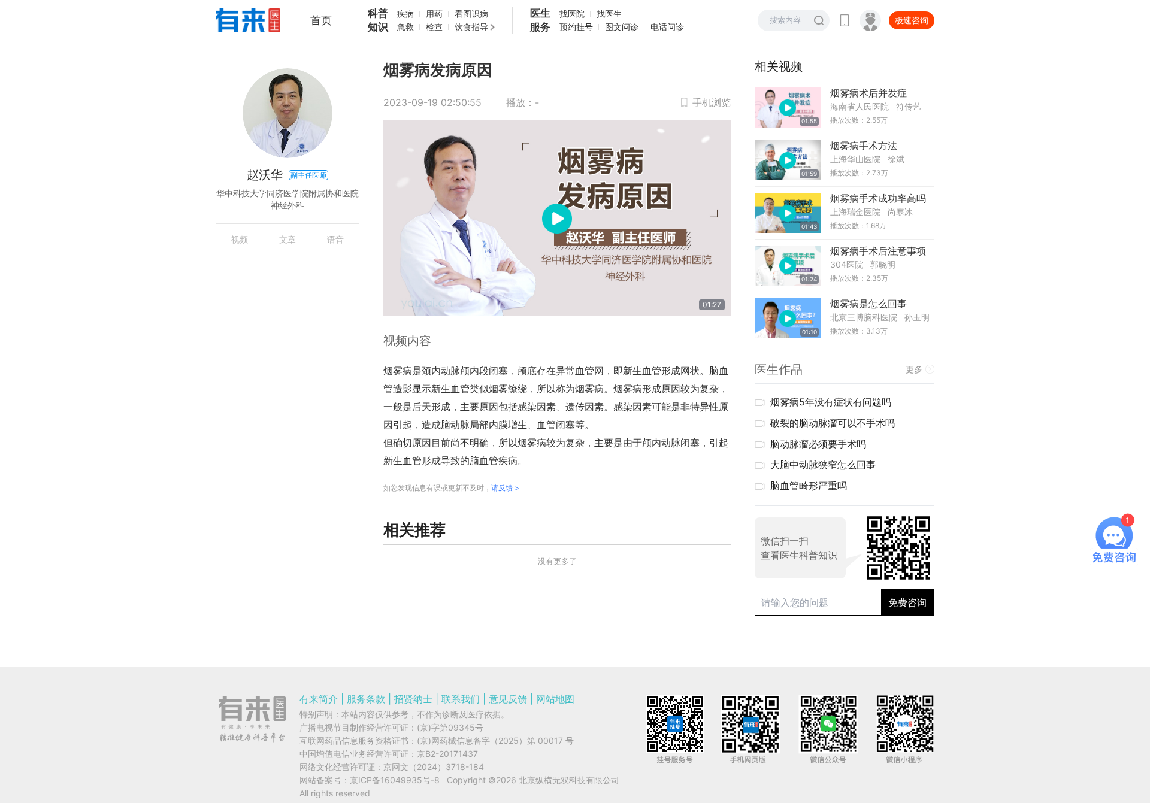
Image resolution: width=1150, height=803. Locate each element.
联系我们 (460, 699)
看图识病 (471, 13)
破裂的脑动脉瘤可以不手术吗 (832, 423)
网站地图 (555, 699)
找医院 (572, 13)
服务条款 (366, 699)
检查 (434, 27)
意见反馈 (508, 699)
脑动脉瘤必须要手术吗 (818, 444)
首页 (321, 20)
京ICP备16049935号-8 (395, 780)
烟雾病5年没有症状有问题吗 (830, 402)
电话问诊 (667, 27)
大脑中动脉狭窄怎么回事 (823, 465)
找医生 (609, 13)
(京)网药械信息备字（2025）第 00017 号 (495, 740)
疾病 (405, 13)
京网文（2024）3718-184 (433, 767)
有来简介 (318, 699)
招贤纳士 (413, 699)
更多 (914, 369)
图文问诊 (621, 27)
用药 (434, 13)
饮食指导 (471, 27)
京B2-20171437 (447, 754)
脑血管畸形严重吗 (808, 486)
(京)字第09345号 (450, 727)
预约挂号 (576, 27)
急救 (405, 27)
